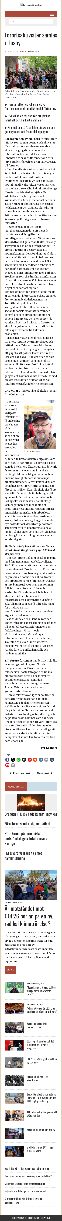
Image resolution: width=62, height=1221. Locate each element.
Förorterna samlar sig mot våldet (27, 823)
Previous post (21, 773)
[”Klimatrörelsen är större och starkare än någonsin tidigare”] (14, 1011)
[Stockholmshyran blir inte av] (14, 1137)
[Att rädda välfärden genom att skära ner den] (14, 1119)
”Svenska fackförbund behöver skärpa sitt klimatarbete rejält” (41, 991)
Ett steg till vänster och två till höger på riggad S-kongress (40, 1044)
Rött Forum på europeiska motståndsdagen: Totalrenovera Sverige (26, 838)
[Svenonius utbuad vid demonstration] (14, 1031)
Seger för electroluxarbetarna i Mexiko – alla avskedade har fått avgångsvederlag (41, 1097)
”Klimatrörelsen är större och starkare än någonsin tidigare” (42, 1010)
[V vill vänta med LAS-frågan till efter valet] (14, 1154)
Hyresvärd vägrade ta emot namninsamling (23, 855)
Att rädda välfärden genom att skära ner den (42, 1113)
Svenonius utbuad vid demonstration (37, 1025)
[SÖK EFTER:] (31, 21)
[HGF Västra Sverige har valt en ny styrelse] (14, 1066)
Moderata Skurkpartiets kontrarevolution (25, 1184)
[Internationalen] (31, 5)
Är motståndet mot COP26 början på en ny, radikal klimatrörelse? (29, 916)
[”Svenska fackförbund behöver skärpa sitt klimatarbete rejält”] (14, 990)
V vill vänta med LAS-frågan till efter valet (40, 1149)
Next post (43, 773)
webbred (21, 51)
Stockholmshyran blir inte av (41, 1130)
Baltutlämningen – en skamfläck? (37, 1078)
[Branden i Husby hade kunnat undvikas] (31, 808)
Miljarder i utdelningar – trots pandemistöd (26, 1191)
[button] (7, 760)
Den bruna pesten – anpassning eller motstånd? (28, 1176)
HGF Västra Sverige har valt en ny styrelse (42, 1060)
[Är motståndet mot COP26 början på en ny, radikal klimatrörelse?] (31, 897)
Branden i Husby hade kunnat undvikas (31, 814)
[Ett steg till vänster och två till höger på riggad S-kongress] (14, 1048)
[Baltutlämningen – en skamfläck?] (14, 1084)
